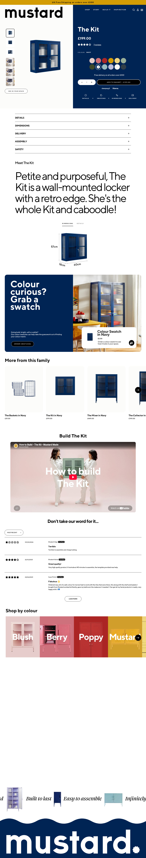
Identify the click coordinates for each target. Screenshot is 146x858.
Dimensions (22, 125)
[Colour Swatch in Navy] (90, 334)
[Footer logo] (73, 841)
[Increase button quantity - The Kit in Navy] (92, 82)
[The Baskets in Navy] (24, 389)
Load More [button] (73, 599)
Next (138, 390)
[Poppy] (91, 636)
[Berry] (57, 636)
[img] (12, 542)
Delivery (20, 133)
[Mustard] (125, 636)
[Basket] (142, 10)
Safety (19, 149)
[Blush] (23, 636)
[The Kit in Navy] (65, 389)
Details (19, 117)
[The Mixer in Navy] (106, 389)
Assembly (21, 141)
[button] (87, 9)
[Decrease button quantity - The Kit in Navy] (81, 82)
